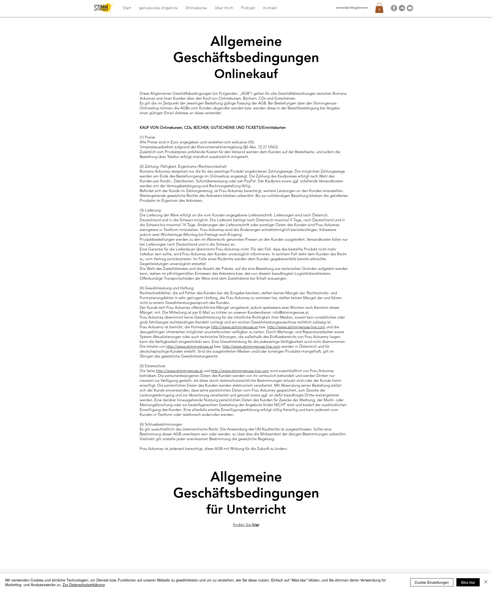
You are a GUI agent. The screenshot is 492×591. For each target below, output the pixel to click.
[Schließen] (486, 582)
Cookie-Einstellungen (432, 582)
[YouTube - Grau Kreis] (410, 8)
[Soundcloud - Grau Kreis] (402, 8)
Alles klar (468, 582)
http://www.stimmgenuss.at (234, 326)
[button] (158, 8)
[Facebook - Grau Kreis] (394, 8)
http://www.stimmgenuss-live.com (296, 326)
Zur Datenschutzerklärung (84, 584)
